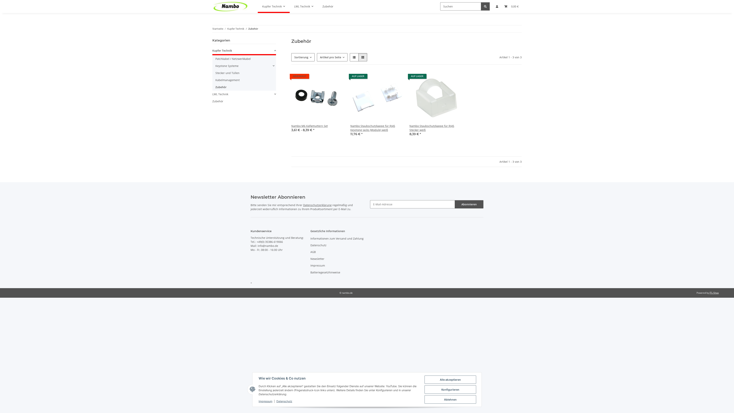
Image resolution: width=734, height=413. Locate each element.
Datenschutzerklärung (317, 205)
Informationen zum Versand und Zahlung (337, 238)
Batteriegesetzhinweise (325, 272)
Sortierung (301, 57)
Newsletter (317, 259)
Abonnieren (469, 204)
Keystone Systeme (227, 66)
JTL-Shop (714, 292)
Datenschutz (284, 401)
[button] (354, 57)
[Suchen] (485, 6)
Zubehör (221, 87)
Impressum (265, 401)
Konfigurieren (450, 389)
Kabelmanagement (227, 80)
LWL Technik (220, 94)
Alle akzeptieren (450, 379)
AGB (313, 252)
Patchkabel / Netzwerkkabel (233, 59)
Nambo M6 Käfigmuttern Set (309, 126)
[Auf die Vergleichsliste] (397, 77)
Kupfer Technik (222, 50)
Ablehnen (450, 399)
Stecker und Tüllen (227, 73)
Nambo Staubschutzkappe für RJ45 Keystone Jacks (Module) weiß (372, 128)
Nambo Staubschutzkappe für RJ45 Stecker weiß (431, 128)
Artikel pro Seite (330, 57)
